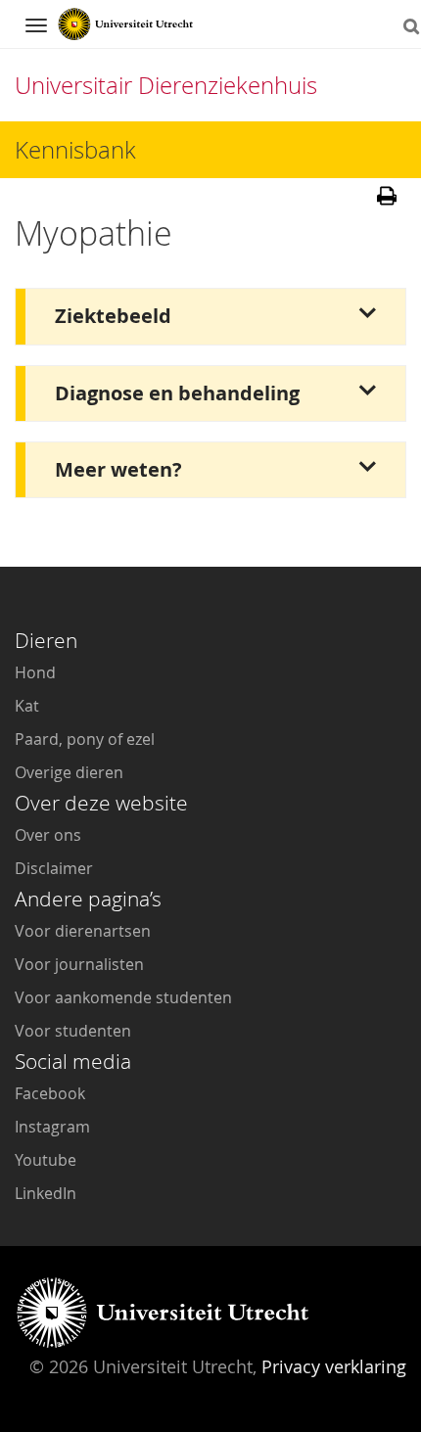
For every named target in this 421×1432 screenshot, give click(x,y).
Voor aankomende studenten (123, 997)
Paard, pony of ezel (85, 739)
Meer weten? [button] (118, 469)
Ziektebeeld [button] (113, 315)
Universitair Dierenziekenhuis (166, 85)
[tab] (210, 316)
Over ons (48, 835)
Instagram (52, 1126)
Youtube (45, 1160)
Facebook (50, 1093)
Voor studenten (73, 1030)
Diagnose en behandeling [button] (177, 393)
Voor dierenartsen (83, 931)
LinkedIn (45, 1193)
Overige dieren (69, 772)
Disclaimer (54, 868)
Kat (27, 705)
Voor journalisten (79, 964)
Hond (35, 672)
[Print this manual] (387, 201)
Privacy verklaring (333, 1366)
